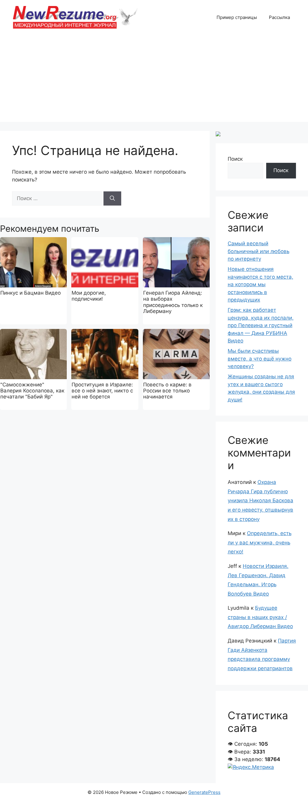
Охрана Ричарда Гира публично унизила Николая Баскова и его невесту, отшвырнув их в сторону (260, 500)
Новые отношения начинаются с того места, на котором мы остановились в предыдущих (260, 284)
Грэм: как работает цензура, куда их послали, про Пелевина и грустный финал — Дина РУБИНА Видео (261, 325)
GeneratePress (204, 792)
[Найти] (112, 198)
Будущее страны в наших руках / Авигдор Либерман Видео (260, 617)
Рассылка (279, 17)
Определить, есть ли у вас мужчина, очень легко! (259, 542)
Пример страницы (237, 17)
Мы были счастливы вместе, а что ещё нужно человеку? (259, 358)
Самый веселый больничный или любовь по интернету (258, 251)
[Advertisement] (154, 80)
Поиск (235, 159)
